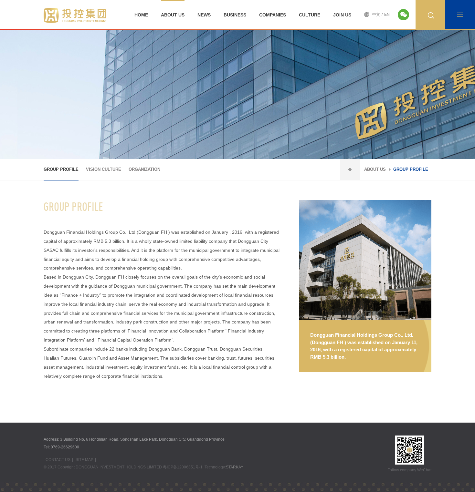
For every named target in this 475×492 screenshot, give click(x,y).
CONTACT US (58, 460)
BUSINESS (235, 14)
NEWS (204, 14)
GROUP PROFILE (61, 169)
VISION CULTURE (103, 169)
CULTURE (309, 14)
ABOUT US (173, 14)
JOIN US (342, 14)
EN (387, 14)
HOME (141, 14)
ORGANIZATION (144, 169)
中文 (376, 14)
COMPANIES (272, 14)
